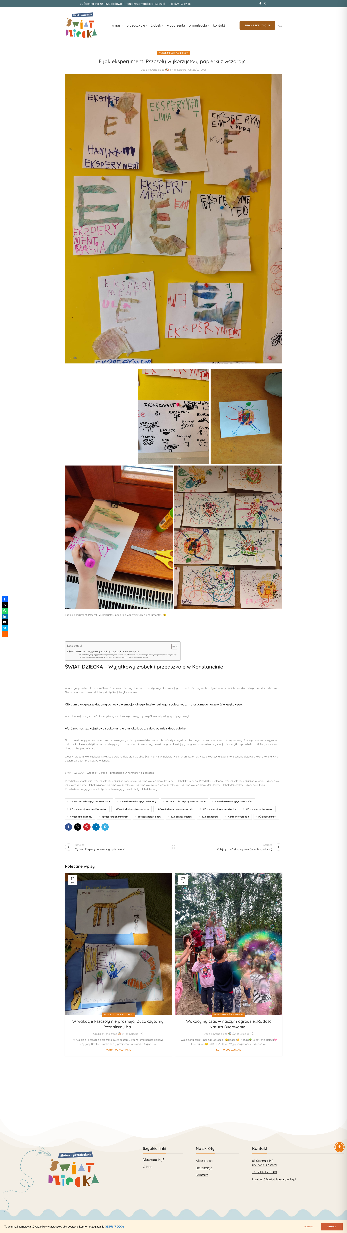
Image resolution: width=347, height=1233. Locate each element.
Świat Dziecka (178, 69)
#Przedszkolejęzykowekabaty (132, 809)
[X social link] (264, 3)
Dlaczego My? (153, 1160)
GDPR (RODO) (114, 1226)
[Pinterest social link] (87, 827)
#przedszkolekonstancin (115, 816)
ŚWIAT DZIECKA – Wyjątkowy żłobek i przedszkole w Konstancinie (104, 651)
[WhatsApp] (5, 611)
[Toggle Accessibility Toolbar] (339, 1170)
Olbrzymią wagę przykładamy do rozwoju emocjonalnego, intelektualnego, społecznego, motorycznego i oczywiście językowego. (131, 655)
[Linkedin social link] (96, 827)
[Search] (280, 25)
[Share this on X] (5, 605)
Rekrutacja (204, 1168)
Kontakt (202, 1175)
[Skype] (5, 628)
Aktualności (204, 1161)
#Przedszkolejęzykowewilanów (219, 809)
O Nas (147, 1167)
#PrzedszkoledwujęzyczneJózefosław (90, 801)
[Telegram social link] (105, 827)
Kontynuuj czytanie (118, 1049)
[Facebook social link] (260, 3)
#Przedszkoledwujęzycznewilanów (233, 801)
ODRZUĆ (309, 1226)
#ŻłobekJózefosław (181, 816)
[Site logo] (81, 25)
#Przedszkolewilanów (149, 816)
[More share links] (5, 634)
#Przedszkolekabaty (81, 816)
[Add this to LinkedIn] (5, 616)
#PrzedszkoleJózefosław (259, 809)
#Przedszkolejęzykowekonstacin (175, 809)
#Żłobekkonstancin (238, 816)
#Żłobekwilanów (267, 816)
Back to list (173, 847)
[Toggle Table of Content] (173, 646)
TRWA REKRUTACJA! (257, 25)
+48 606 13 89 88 (264, 1172)
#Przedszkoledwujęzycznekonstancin (185, 801)
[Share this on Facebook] (5, 599)
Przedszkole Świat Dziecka (173, 53)
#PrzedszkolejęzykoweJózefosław (88, 809)
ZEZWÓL (331, 1226)
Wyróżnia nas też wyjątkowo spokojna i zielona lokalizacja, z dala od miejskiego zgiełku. (117, 657)
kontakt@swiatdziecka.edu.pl (274, 1179)
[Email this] (5, 622)
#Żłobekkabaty (209, 816)
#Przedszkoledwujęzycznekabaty (138, 801)
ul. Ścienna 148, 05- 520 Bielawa (264, 1163)
